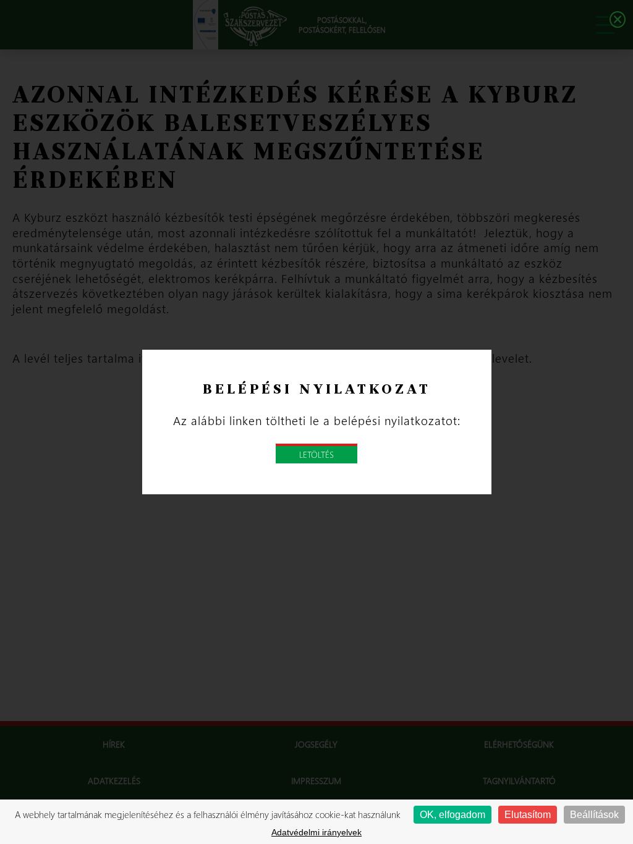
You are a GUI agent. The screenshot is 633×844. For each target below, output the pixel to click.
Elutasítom (527, 814)
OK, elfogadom (452, 814)
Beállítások (594, 814)
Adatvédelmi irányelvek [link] (316, 832)
